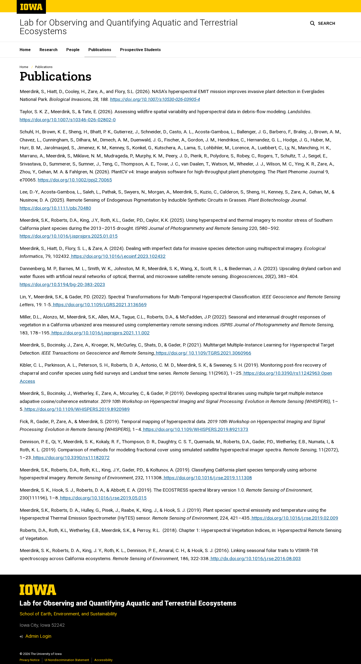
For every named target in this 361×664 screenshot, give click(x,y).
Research (48, 49)
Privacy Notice (30, 660)
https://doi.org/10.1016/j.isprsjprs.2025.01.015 (69, 236)
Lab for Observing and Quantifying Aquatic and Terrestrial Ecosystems (129, 27)
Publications (99, 49)
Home (25, 49)
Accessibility (103, 660)
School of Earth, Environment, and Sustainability (68, 614)
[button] (322, 23)
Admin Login (38, 636)
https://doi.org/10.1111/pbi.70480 (55, 208)
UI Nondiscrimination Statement (67, 660)
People (73, 49)
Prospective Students (140, 49)
